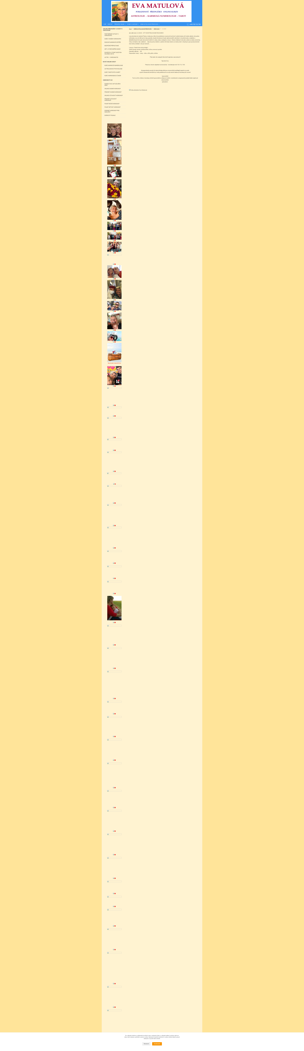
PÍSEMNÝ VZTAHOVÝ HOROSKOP (110, 99)
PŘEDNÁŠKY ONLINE (119, 24)
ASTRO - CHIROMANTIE (111, 57)
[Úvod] (152, 11)
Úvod (130, 29)
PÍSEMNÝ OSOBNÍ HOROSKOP (112, 92)
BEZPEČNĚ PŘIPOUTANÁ (111, 45)
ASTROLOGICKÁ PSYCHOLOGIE (113, 69)
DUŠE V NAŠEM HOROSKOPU (112, 39)
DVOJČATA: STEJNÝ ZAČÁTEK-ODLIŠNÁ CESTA (113, 53)
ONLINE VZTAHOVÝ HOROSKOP (113, 95)
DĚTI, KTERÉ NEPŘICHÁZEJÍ (112, 49)
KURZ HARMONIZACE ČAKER (112, 75)
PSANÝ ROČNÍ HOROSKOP (111, 104)
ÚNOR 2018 (156, 29)
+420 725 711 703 (195, 24)
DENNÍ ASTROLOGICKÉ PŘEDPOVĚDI (149, 24)
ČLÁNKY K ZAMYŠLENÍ (132, 24)
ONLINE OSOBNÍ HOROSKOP (112, 88)
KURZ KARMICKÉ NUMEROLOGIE (113, 65)
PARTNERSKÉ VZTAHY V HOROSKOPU (111, 34)
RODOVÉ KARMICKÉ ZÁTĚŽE (112, 42)
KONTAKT (110, 24)
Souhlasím (157, 1044)
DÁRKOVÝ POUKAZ (109, 115)
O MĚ (105, 24)
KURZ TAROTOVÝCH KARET (112, 72)
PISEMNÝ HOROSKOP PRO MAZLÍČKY (111, 111)
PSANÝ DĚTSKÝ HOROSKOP (112, 107)
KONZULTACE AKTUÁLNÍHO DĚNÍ (112, 84)
